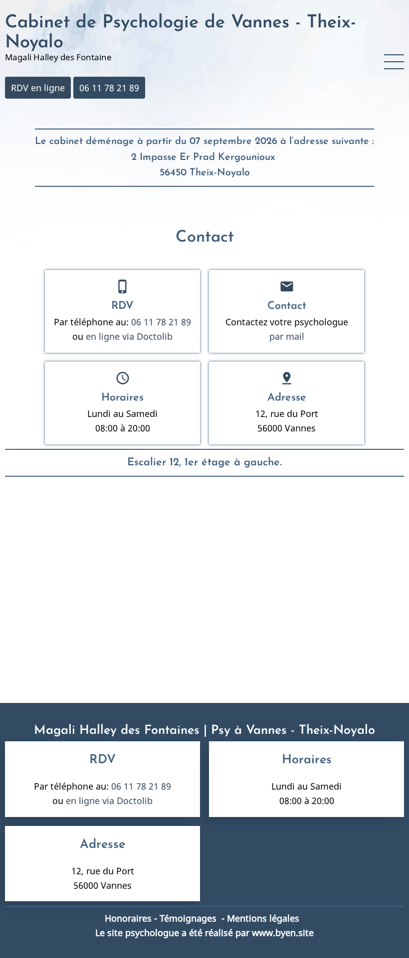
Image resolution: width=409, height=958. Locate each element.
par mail (286, 336)
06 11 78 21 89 (109, 88)
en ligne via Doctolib (128, 336)
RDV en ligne (38, 88)
